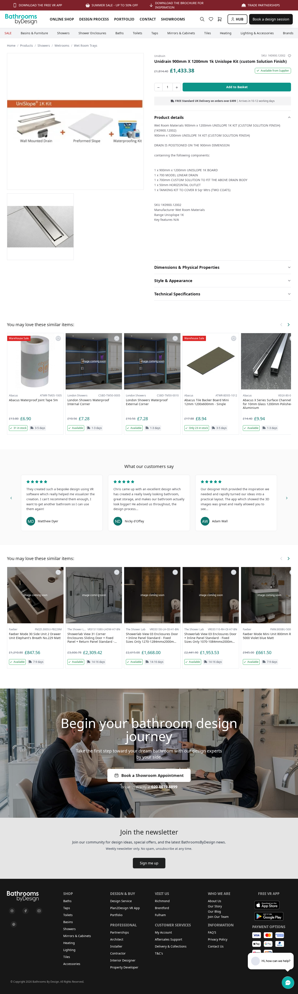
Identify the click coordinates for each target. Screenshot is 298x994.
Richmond (162, 901)
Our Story (215, 906)
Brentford (162, 908)
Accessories (71, 964)
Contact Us (216, 946)
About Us (214, 901)
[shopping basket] (220, 19)
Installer (116, 946)
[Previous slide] (11, 497)
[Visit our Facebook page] (26, 911)
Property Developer (124, 967)
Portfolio (116, 915)
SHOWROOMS (173, 19)
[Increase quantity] (177, 87)
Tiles (66, 957)
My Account (163, 932)
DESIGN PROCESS (94, 19)
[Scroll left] (281, 324)
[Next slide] (286, 497)
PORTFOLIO (124, 19)
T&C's (159, 953)
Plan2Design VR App (125, 908)
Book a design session (271, 19)
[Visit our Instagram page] (12, 911)
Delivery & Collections (171, 946)
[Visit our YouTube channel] (39, 911)
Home (11, 45)
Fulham (160, 915)
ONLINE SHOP (62, 19)
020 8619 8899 (164, 786)
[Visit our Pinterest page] (14, 924)
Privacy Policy (217, 939)
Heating (69, 943)
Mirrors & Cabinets (77, 936)
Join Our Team (218, 917)
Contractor (118, 953)
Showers (44, 45)
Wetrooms (62, 45)
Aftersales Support (168, 939)
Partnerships (119, 932)
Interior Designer (122, 960)
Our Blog (214, 911)
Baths (67, 901)
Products (26, 45)
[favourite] (211, 19)
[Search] (202, 19)
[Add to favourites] (289, 55)
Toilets (68, 915)
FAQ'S (212, 932)
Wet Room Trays (85, 45)
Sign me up (149, 863)
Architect (116, 939)
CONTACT (148, 19)
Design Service (121, 901)
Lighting (69, 950)
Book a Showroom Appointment (152, 775)
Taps (66, 908)
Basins (68, 922)
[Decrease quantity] (158, 87)
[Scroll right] (288, 324)
